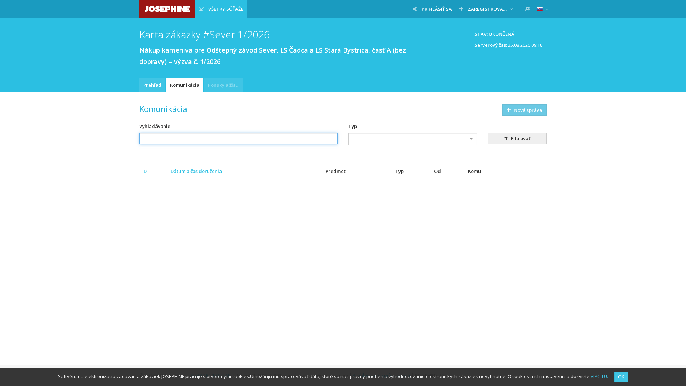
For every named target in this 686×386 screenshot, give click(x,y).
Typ (352, 126)
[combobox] (412, 139)
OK (621, 377)
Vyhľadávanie (154, 126)
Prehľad (152, 85)
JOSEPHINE (167, 9)
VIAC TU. (599, 376)
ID (144, 171)
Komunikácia (184, 85)
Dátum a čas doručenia (196, 171)
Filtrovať (520, 138)
